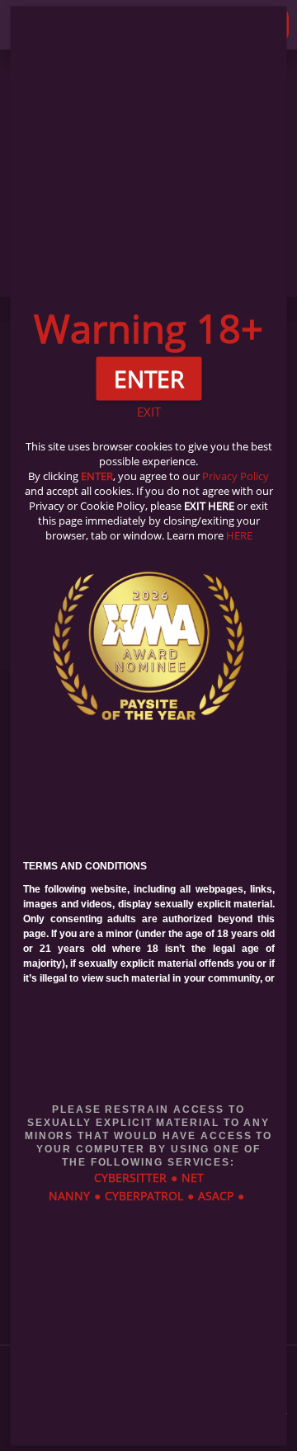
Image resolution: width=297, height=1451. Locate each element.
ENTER (97, 476)
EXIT (149, 411)
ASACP (215, 1196)
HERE (239, 535)
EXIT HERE (209, 505)
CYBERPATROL (144, 1196)
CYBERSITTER (130, 1177)
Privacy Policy (235, 476)
